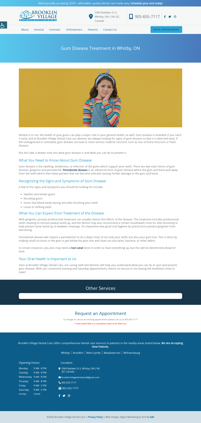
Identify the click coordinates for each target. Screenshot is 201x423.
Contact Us (110, 29)
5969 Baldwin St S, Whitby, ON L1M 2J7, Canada (107, 16)
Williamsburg (131, 353)
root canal (77, 248)
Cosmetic (55, 29)
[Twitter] (169, 17)
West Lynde (93, 353)
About (25, 29)
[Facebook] (165, 17)
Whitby (65, 353)
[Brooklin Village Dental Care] (38, 15)
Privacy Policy (95, 417)
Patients (93, 29)
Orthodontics (74, 29)
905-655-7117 (147, 16)
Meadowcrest (112, 353)
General (39, 29)
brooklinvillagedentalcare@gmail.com (80, 377)
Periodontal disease (75, 170)
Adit (152, 417)
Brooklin (78, 353)
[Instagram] (175, 17)
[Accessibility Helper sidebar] (3, 25)
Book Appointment (166, 29)
